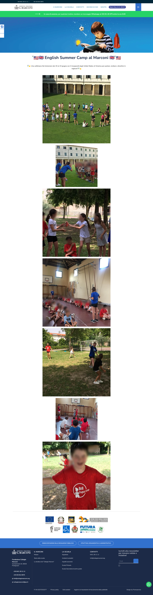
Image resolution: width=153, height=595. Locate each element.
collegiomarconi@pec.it (20, 582)
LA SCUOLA (69, 7)
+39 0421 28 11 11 (22, 1)
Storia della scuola (39, 558)
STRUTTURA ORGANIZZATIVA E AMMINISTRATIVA (96, 543)
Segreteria (65, 554)
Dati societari (66, 590)
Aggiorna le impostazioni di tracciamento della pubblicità (90, 590)
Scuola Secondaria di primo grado (72, 569)
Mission (36, 554)
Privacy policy (55, 590)
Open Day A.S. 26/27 (117, 7)
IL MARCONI (38, 552)
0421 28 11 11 (94, 554)
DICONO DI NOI (92, 7)
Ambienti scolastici (67, 558)
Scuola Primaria (66, 565)
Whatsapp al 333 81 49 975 (102, 14)
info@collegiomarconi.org (21, 578)
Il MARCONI (57, 7)
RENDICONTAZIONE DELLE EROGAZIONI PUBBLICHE (58, 543)
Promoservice (137, 590)
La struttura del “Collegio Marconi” (44, 562)
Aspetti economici (67, 562)
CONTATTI (80, 7)
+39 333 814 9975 (38, 1)
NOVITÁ (104, 7)
